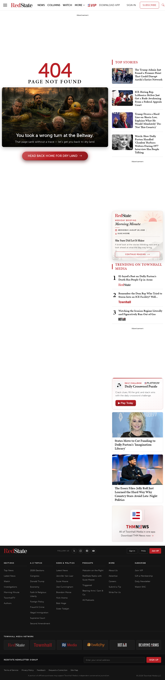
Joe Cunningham (64, 587)
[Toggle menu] (5, 5)
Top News (9, 570)
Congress (34, 576)
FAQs (143, 551)
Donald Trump (37, 581)
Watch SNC (140, 587)
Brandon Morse (63, 592)
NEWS (41, 5)
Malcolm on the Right (92, 570)
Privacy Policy (28, 670)
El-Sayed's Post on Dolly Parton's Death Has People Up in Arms (137, 277)
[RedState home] (15, 551)
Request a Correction (58, 670)
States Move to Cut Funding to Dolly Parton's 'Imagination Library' (135, 444)
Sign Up (153, 660)
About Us (113, 570)
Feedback (41, 670)
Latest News (9, 576)
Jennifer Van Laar (64, 576)
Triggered (87, 585)
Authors (7, 603)
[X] (74, 550)
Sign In (132, 551)
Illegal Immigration (39, 612)
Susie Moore (62, 581)
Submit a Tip (115, 587)
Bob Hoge (61, 603)
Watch (7, 581)
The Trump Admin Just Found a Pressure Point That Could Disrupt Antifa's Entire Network (148, 74)
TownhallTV (9, 598)
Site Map (74, 670)
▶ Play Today (125, 402)
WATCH (67, 5)
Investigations (10, 587)
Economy (34, 587)
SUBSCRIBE (149, 5)
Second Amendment (40, 623)
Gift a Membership (144, 576)
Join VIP (155, 551)
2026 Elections (37, 570)
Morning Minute (11, 592)
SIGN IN (131, 5)
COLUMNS (53, 5)
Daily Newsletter (142, 581)
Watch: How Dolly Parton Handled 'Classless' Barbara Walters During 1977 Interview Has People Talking (147, 144)
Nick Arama (62, 598)
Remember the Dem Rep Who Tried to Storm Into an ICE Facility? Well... (140, 295)
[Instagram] (80, 550)
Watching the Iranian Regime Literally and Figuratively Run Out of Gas (140, 312)
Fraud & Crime (37, 607)
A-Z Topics (36, 563)
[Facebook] (87, 550)
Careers (112, 581)
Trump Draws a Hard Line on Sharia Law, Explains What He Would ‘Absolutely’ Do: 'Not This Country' (148, 120)
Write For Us (115, 592)
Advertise (113, 576)
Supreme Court (37, 618)
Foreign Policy (37, 601)
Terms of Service (11, 670)
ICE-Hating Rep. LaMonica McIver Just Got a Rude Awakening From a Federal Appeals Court (148, 98)
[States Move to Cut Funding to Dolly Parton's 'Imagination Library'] (137, 424)
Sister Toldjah (62, 608)
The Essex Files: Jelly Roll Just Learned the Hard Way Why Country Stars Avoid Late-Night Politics (136, 494)
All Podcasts (88, 600)
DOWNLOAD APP (109, 5)
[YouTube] (93, 550)
